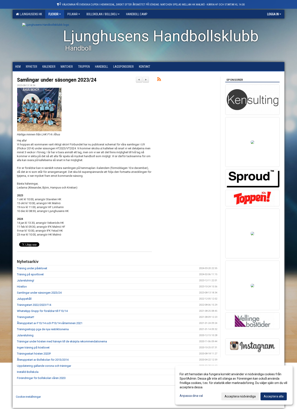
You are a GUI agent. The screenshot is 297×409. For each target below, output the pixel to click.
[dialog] (234, 385)
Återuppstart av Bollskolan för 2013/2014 (42, 359)
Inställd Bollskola (27, 372)
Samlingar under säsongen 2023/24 (57, 80)
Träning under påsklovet (32, 268)
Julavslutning (25, 335)
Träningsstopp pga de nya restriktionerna (43, 329)
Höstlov (22, 286)
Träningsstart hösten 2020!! (34, 353)
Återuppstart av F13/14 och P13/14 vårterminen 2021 (49, 323)
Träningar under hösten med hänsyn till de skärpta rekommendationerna (62, 341)
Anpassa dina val (191, 395)
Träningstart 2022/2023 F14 (34, 304)
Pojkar (72, 14)
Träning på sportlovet (30, 274)
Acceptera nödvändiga (240, 396)
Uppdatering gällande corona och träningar (44, 365)
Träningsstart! (25, 317)
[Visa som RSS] (159, 80)
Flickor (53, 14)
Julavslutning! (25, 280)
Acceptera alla (274, 396)
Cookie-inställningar (28, 396)
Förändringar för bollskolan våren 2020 (41, 378)
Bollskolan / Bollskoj (102, 14)
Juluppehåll (24, 298)
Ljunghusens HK (30, 14)
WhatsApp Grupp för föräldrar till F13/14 (42, 311)
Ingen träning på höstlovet (33, 347)
